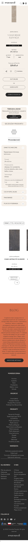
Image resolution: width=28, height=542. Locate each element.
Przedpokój (14, 385)
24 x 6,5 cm (14, 52)
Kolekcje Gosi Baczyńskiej (14, 405)
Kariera (16, 489)
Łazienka (14, 381)
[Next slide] (16, 282)
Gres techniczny (14, 433)
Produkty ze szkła (14, 442)
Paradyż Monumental (14, 403)
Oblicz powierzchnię (14, 116)
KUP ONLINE (14, 79)
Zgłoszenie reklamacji (14, 457)
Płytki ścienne (14, 423)
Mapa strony (18, 510)
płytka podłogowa (14, 256)
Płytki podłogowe (14, 425)
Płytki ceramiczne (14, 421)
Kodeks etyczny (18, 493)
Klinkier (14, 437)
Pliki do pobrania (6, 470)
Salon (14, 383)
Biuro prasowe (18, 472)
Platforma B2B (5, 474)
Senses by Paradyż (14, 414)
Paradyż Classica (14, 401)
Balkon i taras (14, 387)
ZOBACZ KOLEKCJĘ (14, 94)
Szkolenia (4, 478)
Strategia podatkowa (20, 499)
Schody (14, 389)
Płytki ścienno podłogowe (14, 427)
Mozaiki (14, 435)
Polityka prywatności (20, 508)
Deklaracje (4, 472)
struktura (14, 264)
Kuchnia (14, 379)
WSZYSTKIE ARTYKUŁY (14, 360)
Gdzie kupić (14, 453)
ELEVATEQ (14, 418)
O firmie (16, 470)
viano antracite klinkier (14, 259)
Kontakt (16, 506)
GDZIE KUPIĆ (14, 87)
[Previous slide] (11, 282)
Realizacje (4, 476)
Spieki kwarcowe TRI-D (14, 416)
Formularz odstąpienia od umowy (14, 455)
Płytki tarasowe (14, 429)
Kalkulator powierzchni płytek (14, 451)
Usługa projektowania (20, 491)
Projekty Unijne (18, 478)
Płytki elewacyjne (14, 431)
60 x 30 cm (14, 266)
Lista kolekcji (14, 398)
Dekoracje (14, 439)
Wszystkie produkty (14, 278)
